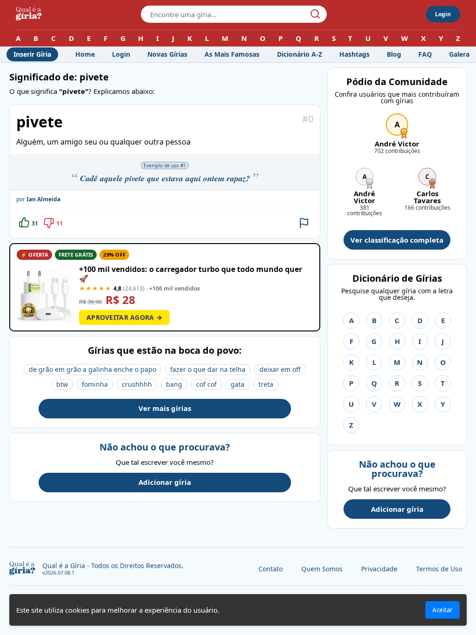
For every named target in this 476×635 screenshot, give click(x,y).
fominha (95, 384)
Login (443, 14)
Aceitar (442, 610)
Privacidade (379, 568)
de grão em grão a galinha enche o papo (92, 369)
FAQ (425, 54)
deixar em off (280, 369)
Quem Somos (322, 568)
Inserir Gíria (32, 54)
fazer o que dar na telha (207, 369)
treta (265, 384)
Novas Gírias (167, 54)
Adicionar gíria (165, 482)
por (38, 199)
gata (238, 384)
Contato (270, 568)
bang (174, 384)
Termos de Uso (439, 568)
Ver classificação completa (396, 240)
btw (62, 384)
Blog (394, 54)
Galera (459, 54)
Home (85, 54)
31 (35, 223)
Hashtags (354, 54)
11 (59, 223)
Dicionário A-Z (299, 54)
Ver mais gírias (165, 408)
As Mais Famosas (232, 54)
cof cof (206, 384)
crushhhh (137, 384)
